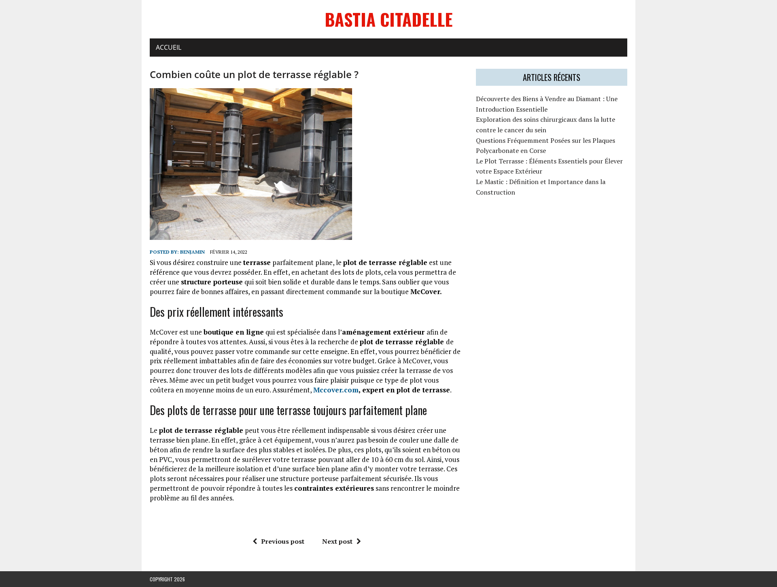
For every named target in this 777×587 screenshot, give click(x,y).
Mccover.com (336, 389)
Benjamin (192, 252)
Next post (337, 541)
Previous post (282, 541)
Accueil (168, 47)
